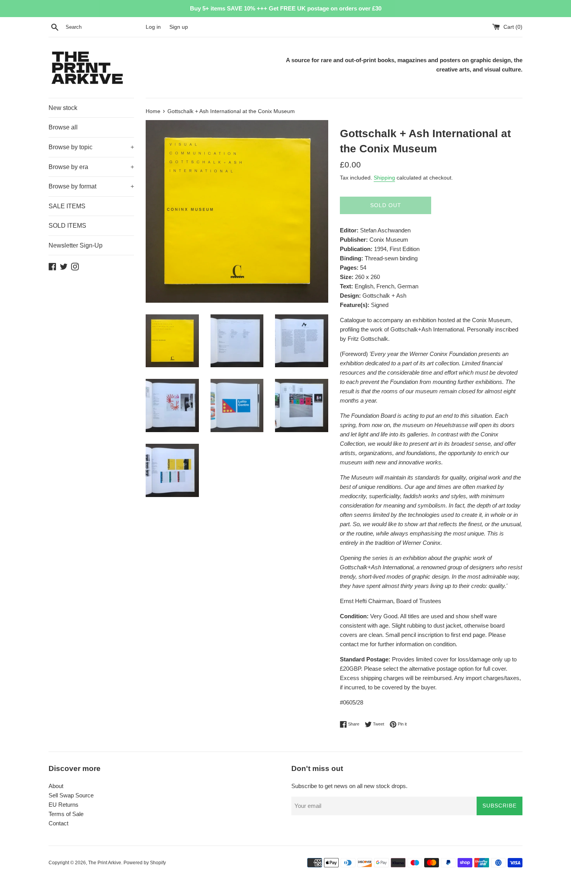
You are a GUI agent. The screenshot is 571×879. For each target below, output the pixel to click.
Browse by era (91, 167)
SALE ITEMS (67, 206)
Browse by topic (91, 147)
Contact (58, 823)
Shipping (384, 177)
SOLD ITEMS (67, 225)
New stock (63, 108)
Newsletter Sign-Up (76, 245)
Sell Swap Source (71, 795)
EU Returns (63, 804)
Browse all (63, 127)
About (56, 786)
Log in (153, 27)
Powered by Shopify (145, 862)
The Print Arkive (104, 862)
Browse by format (91, 186)
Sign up (178, 27)
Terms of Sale (66, 814)
